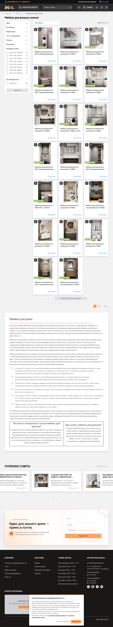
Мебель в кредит (11, 570)
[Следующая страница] (105, 306)
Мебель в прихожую (72, 323)
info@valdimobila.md (96, 563)
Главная (7, 13)
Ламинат (38, 573)
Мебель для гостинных (52, 323)
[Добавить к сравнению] (35, 29)
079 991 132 (92, 575)
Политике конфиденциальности (58, 615)
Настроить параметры (63, 621)
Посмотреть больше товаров (71, 298)
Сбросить (17, 90)
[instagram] (92, 586)
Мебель (18, 13)
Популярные (39, 23)
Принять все (76, 621)
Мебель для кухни (86, 323)
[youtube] (101, 586)
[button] (70, 7)
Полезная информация (87, 2)
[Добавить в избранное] (39, 29)
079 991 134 (92, 581)
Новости (8, 577)
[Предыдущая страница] (53, 497)
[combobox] (56, 7)
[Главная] (9, 7)
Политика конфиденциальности (16, 563)
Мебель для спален (16, 323)
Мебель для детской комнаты (33, 323)
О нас (7, 566)
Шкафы (62, 323)
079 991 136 (92, 583)
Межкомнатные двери (42, 570)
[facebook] (88, 586)
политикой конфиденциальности (86, 530)
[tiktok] (97, 586)
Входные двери (40, 566)
